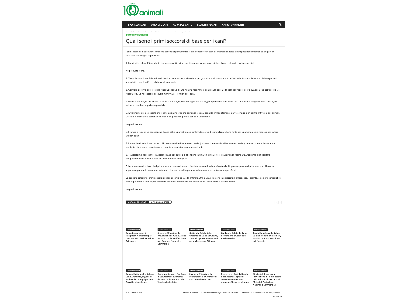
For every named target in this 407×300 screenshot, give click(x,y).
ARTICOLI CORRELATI (137, 202)
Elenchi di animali (190, 292)
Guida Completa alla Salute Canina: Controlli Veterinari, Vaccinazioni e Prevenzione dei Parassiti (267, 237)
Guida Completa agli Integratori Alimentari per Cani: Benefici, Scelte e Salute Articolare (140, 237)
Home (128, 32)
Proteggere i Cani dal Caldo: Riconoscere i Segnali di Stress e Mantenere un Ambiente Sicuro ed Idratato (235, 278)
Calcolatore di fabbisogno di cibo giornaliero (219, 292)
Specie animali (137, 24)
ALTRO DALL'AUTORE (160, 202)
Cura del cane (160, 24)
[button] (279, 24)
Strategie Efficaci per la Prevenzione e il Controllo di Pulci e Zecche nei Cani (203, 277)
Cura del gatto (182, 24)
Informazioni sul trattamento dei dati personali (261, 292)
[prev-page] (276, 202)
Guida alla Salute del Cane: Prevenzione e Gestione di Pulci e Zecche (234, 236)
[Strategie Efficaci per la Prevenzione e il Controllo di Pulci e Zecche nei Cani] (203, 260)
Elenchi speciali (207, 24)
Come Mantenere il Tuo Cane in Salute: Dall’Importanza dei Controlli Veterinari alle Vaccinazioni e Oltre (172, 278)
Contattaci (277, 296)
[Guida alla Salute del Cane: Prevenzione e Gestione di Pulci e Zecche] (235, 219)
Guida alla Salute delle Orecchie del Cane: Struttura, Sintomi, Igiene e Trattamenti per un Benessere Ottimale (203, 237)
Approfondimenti (233, 24)
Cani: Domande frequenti (142, 32)
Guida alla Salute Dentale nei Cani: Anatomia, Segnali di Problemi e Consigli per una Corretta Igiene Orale (140, 278)
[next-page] (280, 202)
